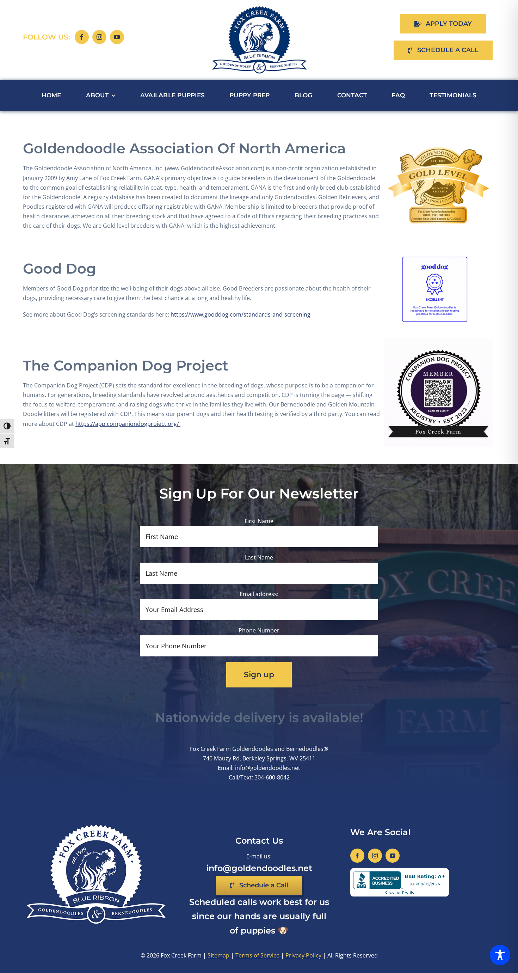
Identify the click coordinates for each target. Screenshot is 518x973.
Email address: (259, 594)
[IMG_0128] (438, 131)
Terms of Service (258, 955)
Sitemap (218, 955)
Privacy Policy (303, 955)
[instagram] (99, 37)
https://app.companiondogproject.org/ (127, 424)
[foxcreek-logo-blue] (259, 8)
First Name (259, 521)
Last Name (259, 557)
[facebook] (82, 37)
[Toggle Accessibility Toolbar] (500, 955)
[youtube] (117, 37)
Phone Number (259, 630)
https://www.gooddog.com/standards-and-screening (240, 314)
